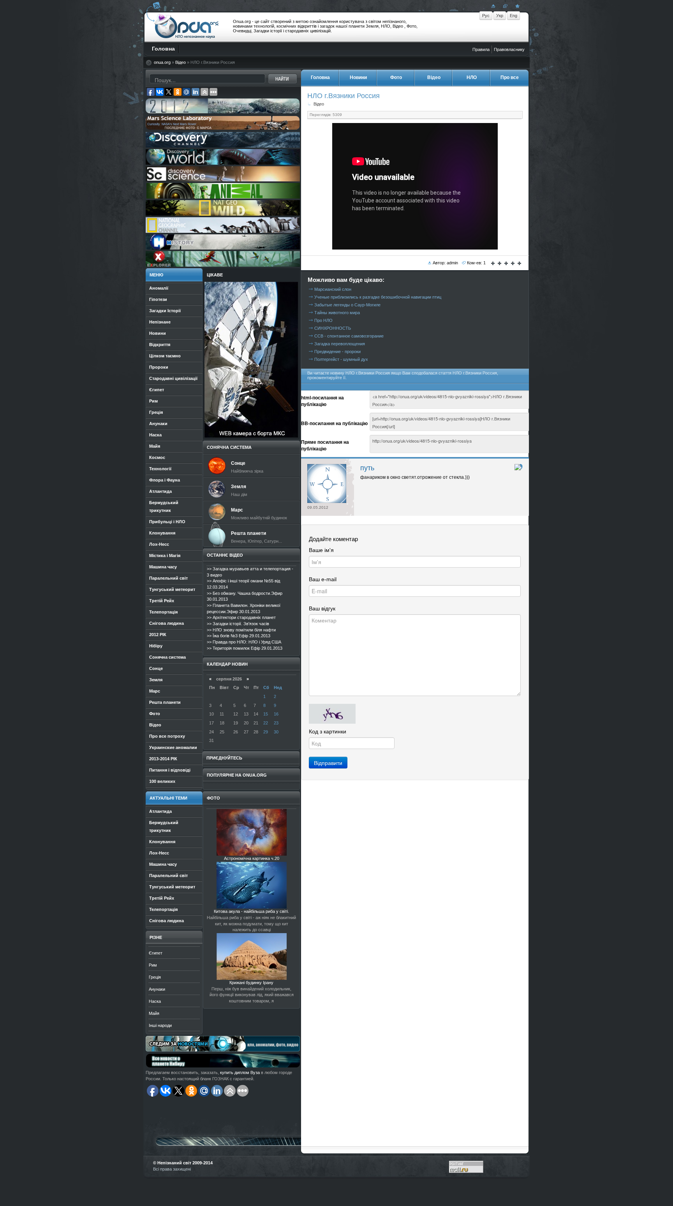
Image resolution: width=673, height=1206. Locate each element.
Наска (155, 1001)
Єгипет (155, 953)
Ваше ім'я (321, 550)
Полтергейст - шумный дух (341, 359)
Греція (155, 977)
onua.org (162, 62)
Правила (481, 49)
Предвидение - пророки (337, 351)
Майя (154, 1013)
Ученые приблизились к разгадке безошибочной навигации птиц (377, 297)
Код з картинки (327, 731)
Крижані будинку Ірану (251, 982)
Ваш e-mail (322, 579)
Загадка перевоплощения (339, 343)
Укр (499, 15)
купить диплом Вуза (240, 1072)
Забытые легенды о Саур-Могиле (347, 304)
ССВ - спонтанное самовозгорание (349, 336)
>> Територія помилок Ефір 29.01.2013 (244, 648)
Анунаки (157, 989)
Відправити (328, 762)
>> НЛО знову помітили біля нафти (241, 630)
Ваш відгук (322, 608)
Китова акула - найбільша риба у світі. (251, 911)
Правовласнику (509, 49)
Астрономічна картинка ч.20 (251, 858)
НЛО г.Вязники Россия (343, 95)
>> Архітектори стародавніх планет (241, 617)
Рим (153, 965)
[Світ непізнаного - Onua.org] (516, 6)
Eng (513, 15)
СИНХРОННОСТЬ (332, 328)
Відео (180, 62)
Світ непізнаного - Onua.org (186, 26)
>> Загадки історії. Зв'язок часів (238, 623)
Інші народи (160, 1025)
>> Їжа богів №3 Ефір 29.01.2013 (238, 635)
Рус (486, 15)
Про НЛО (323, 320)
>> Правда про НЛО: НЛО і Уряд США (244, 642)
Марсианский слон (332, 289)
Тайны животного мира (337, 312)
